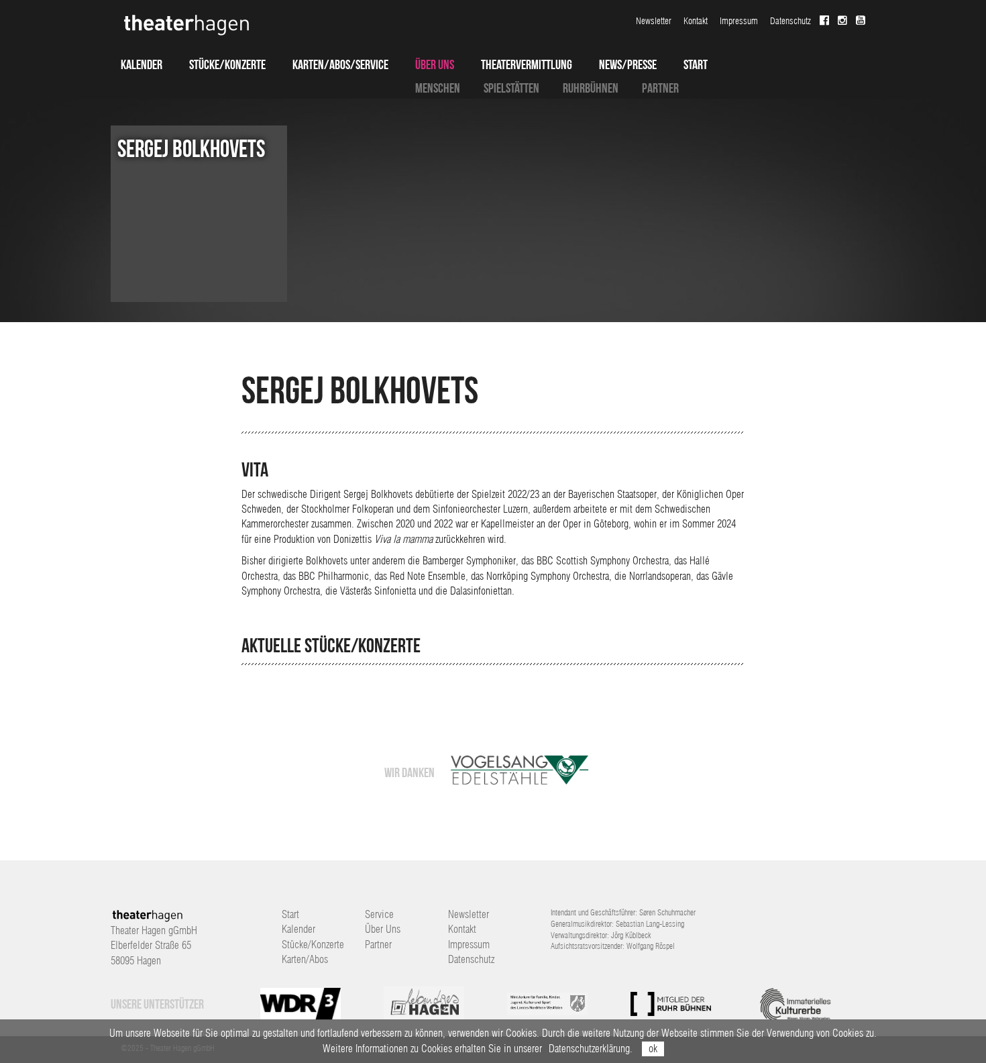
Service (379, 914)
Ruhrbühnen (590, 88)
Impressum (739, 20)
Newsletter (653, 20)
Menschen (437, 88)
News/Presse (628, 64)
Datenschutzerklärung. (591, 1048)
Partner (660, 88)
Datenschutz (790, 20)
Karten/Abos (305, 959)
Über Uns (434, 64)
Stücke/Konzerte (227, 64)
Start (695, 64)
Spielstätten (511, 88)
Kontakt (695, 20)
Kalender (141, 64)
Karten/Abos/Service (340, 64)
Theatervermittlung (526, 64)
